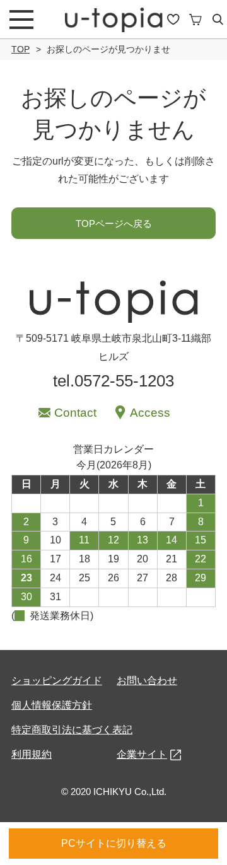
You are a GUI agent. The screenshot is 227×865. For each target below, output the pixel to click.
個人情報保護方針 (51, 705)
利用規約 (31, 754)
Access (150, 412)
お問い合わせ (147, 680)
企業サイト (142, 754)
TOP (20, 49)
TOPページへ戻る (114, 223)
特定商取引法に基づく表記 (71, 729)
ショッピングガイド (56, 680)
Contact (75, 412)
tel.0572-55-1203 (113, 380)
